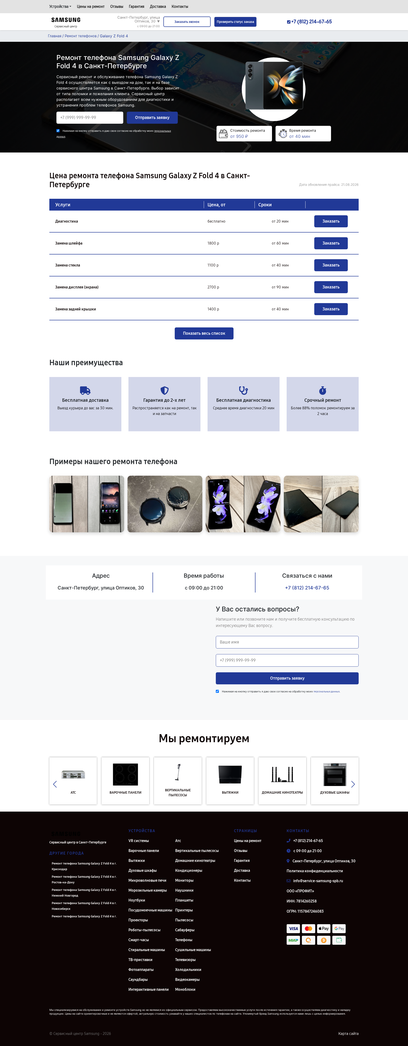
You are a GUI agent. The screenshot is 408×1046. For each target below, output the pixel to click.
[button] (55, 784)
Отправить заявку (152, 117)
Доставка (158, 6)
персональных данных (327, 691)
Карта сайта (348, 1033)
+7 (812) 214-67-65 (307, 588)
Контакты (180, 6)
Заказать (331, 221)
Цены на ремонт (91, 6)
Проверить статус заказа (235, 22)
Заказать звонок (187, 22)
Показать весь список (204, 333)
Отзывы (116, 6)
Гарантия (136, 6)
